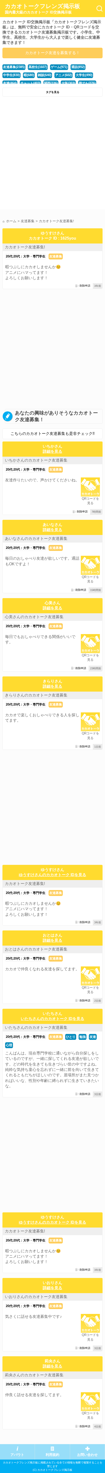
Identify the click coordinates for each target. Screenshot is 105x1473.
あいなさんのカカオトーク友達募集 (36, 538)
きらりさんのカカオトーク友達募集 (36, 695)
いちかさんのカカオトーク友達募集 (36, 460)
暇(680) (29, 75)
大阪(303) (68, 83)
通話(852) (78, 67)
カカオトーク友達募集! (25, 247)
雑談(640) (44, 75)
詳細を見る (52, 451)
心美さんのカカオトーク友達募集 (34, 617)
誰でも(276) (87, 83)
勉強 (82, 1037)
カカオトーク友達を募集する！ (52, 53)
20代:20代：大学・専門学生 (25, 256)
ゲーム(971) (59, 67)
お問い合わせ (87, 1455)
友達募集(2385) (14, 67)
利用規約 (52, 1455)
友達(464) (10, 83)
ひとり (70, 1037)
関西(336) (51, 83)
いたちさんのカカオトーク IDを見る (52, 1019)
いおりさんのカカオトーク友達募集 (36, 1297)
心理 (9, 1045)
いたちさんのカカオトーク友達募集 (36, 1027)
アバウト (17, 1455)
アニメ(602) (63, 75)
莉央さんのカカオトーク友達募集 (34, 1375)
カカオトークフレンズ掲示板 (42, 8)
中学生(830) (11, 75)
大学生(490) (84, 75)
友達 (93, 1037)
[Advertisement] (52, 154)
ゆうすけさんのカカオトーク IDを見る (52, 875)
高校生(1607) (38, 67)
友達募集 (55, 256)
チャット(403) (30, 83)
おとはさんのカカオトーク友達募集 (36, 949)
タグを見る (52, 92)
